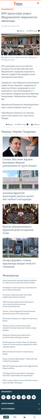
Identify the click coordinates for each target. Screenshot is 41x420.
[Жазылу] (34, 397)
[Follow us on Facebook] (3, 397)
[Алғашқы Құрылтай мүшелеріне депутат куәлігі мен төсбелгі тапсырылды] (20, 180)
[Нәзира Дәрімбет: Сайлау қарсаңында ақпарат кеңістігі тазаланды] (20, 248)
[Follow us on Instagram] (19, 397)
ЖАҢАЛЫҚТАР (7, 9)
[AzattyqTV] (24, 417)
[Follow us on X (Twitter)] (8, 397)
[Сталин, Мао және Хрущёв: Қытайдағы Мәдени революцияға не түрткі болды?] (20, 147)
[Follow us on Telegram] (24, 397)
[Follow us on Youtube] (13, 397)
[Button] (20, 31)
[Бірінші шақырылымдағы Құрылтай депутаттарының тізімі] (20, 214)
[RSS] (29, 397)
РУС (15, 417)
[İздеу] (34, 417)
